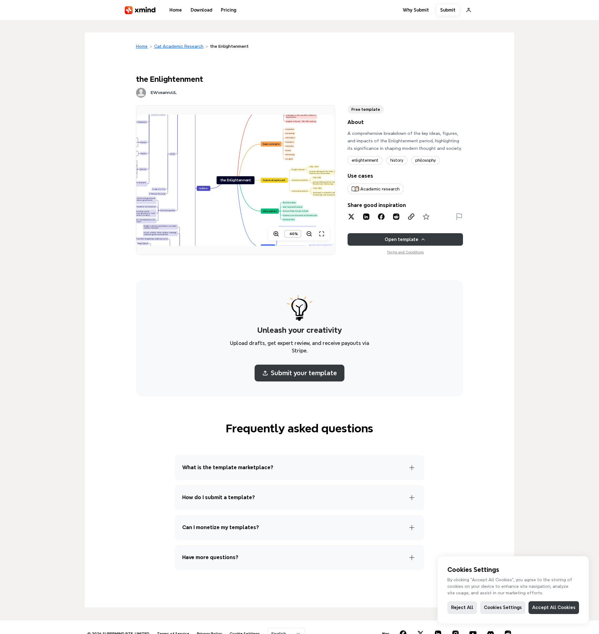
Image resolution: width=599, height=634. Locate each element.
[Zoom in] (276, 233)
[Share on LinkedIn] (366, 216)
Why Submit (416, 10)
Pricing (228, 10)
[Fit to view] (321, 233)
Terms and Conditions (405, 252)
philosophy (425, 160)
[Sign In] (468, 10)
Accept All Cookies (553, 607)
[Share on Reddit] (396, 216)
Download (201, 10)
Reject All (462, 607)
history (396, 160)
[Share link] (411, 216)
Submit (447, 10)
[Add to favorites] (426, 216)
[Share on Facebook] (381, 216)
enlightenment (365, 160)
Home (175, 10)
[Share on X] (351, 216)
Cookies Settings (503, 607)
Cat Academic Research (178, 46)
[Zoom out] (309, 233)
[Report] (459, 216)
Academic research (380, 189)
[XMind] (140, 10)
